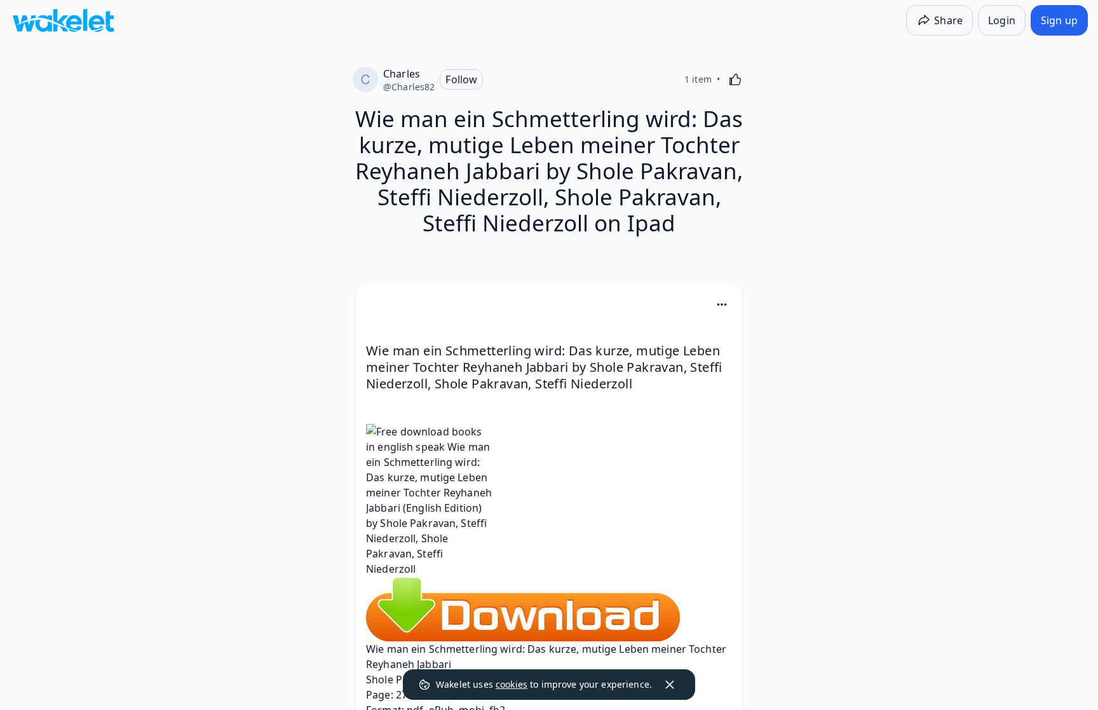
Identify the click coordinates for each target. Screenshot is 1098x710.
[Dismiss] (670, 684)
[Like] (735, 79)
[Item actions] (722, 304)
